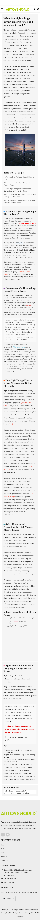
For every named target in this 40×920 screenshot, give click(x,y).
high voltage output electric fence (19, 30)
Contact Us (4, 860)
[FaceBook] (3, 835)
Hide (23, 173)
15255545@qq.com (10, 878)
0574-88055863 (9, 882)
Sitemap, (28, 913)
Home (2, 845)
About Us (4, 857)
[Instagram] (8, 835)
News (2, 853)
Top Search (20, 916)
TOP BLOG (35, 913)
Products (3, 849)
